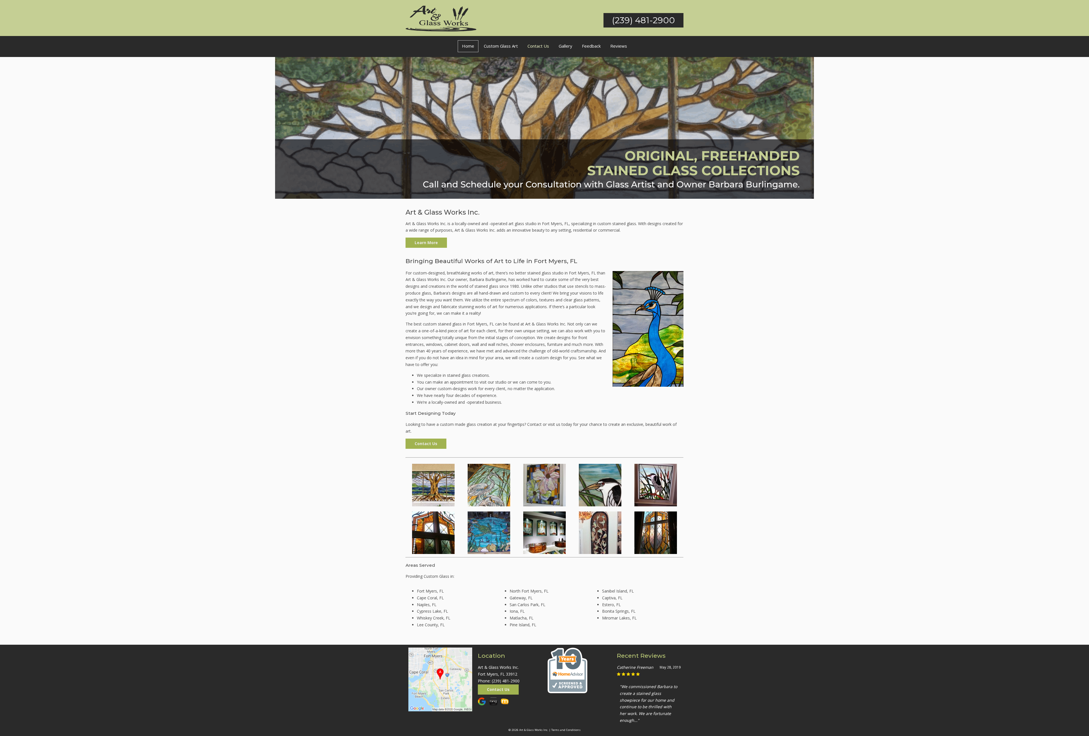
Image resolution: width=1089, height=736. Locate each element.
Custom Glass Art (501, 46)
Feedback (591, 46)
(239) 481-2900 (643, 20)
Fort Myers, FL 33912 (497, 674)
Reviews (618, 46)
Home (468, 46)
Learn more (426, 242)
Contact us (426, 443)
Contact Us (538, 46)
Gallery (565, 46)
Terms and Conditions (566, 730)
